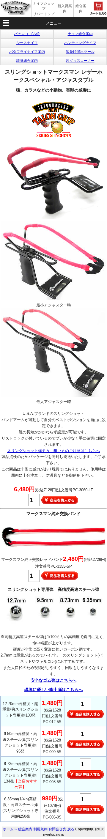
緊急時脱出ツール (80, 52)
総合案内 (80, 8)
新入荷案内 (65, 8)
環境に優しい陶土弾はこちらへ (53, 689)
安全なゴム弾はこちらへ (53, 680)
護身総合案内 (27, 61)
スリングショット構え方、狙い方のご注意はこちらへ (53, 450)
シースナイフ (27, 43)
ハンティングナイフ (80, 43)
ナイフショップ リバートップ (43, 8)
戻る (71, 829)
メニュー (53, 23)
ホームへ (10, 829)
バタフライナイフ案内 (27, 52)
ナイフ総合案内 (80, 34)
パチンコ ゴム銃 (27, 34)
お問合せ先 (57, 829)
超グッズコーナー (80, 61)
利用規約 (40, 829)
